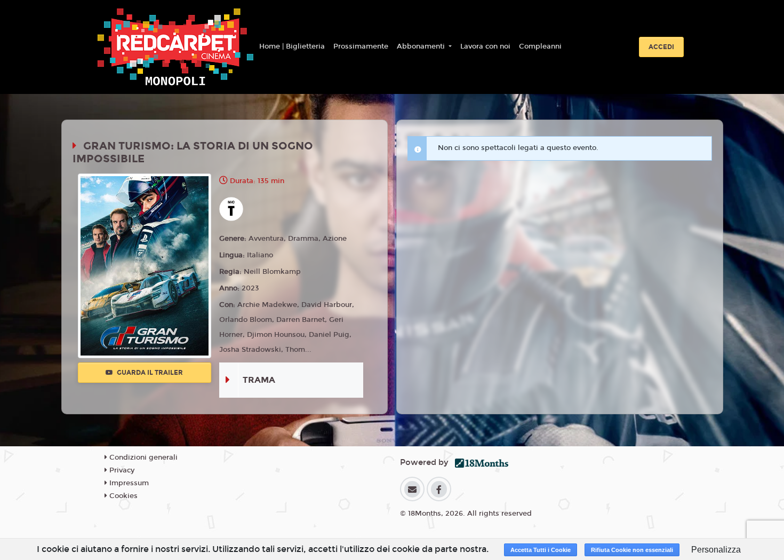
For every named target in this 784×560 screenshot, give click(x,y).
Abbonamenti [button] (422, 46)
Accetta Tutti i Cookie (540, 550)
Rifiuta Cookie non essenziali (632, 550)
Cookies (122, 496)
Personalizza (716, 549)
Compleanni (540, 46)
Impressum (128, 483)
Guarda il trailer (149, 372)
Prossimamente (360, 46)
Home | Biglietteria (292, 46)
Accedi (661, 47)
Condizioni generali (142, 457)
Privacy (120, 470)
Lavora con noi (485, 46)
